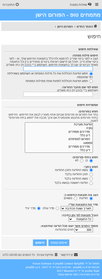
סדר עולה (49, 208)
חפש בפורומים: (88, 111)
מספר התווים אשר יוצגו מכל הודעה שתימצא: (69, 225)
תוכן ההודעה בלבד (77, 174)
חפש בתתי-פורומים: (85, 157)
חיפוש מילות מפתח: (85, 55)
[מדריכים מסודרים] (58, 132)
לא (77, 160)
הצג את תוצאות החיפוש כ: (81, 194)
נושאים (68, 198)
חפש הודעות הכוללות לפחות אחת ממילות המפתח (57, 81)
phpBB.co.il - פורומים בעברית (70, 267)
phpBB (80, 263)
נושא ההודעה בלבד (76, 178)
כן (87, 160)
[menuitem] (81, 5)
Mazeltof (69, 270)
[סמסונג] (58, 143)
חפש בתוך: (91, 166)
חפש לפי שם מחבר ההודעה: (80, 87)
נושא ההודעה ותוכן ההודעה (72, 170)
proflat (89, 270)
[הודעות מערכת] (58, 124)
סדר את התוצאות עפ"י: (83, 204)
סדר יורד (30, 208)
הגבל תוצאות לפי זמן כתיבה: (79, 215)
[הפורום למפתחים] (58, 139)
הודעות (84, 198)
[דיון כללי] (58, 135)
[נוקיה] (58, 128)
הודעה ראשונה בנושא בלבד (71, 182)
